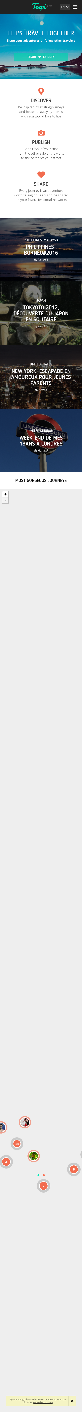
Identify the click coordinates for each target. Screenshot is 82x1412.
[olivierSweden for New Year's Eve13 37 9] (25, 1122)
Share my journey (41, 57)
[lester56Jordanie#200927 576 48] (34, 1156)
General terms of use (43, 1402)
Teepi (41, 7)
